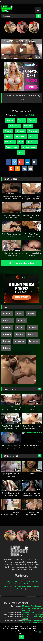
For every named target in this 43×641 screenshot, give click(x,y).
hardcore (10, 142)
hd (22, 142)
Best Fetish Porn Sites (22, 586)
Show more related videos (21, 263)
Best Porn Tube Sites (22, 584)
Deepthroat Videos (11, 581)
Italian (7, 341)
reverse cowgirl (30, 147)
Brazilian (8, 327)
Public (7, 348)
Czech (20, 334)
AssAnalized (27, 615)
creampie (21, 136)
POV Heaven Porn (29, 617)
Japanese (20, 341)
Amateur (8, 314)
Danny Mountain (20, 115)
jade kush (33, 142)
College (8, 334)
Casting (33, 327)
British (21, 327)
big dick (29, 126)
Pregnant (35, 341)
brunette (34, 131)
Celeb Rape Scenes (27, 581)
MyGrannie (26, 621)
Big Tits (22, 320)
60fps (22, 120)
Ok (21, 637)
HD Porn (33, 334)
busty (9, 136)
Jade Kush (33, 115)
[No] (40, 632)
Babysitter (8, 320)
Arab (20, 314)
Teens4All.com (28, 612)
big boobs (15, 126)
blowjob (21, 131)
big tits (9, 131)
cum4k (34, 136)
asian (33, 120)
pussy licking (13, 147)
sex (22, 152)
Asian (11, 120)
